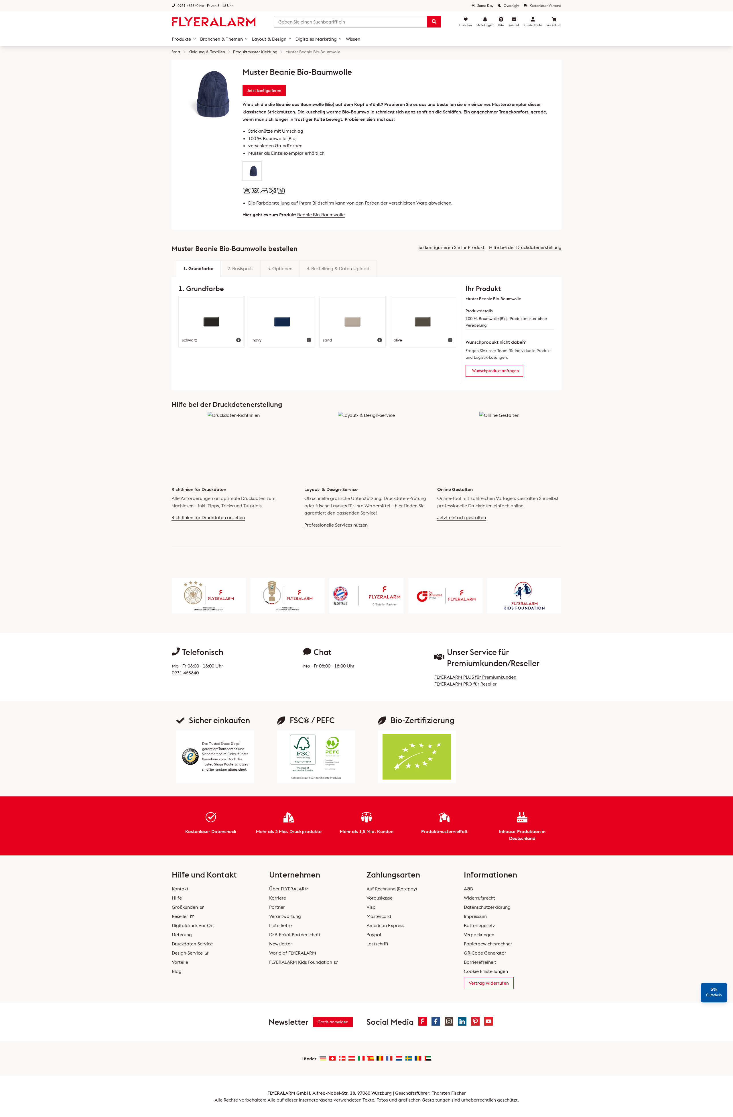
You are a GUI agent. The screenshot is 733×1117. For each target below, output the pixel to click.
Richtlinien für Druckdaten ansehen (208, 517)
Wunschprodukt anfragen (495, 370)
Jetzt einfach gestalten (461, 517)
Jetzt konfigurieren (264, 90)
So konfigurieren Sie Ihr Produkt (451, 247)
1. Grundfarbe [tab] (198, 268)
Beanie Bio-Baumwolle (321, 214)
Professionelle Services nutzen (336, 525)
